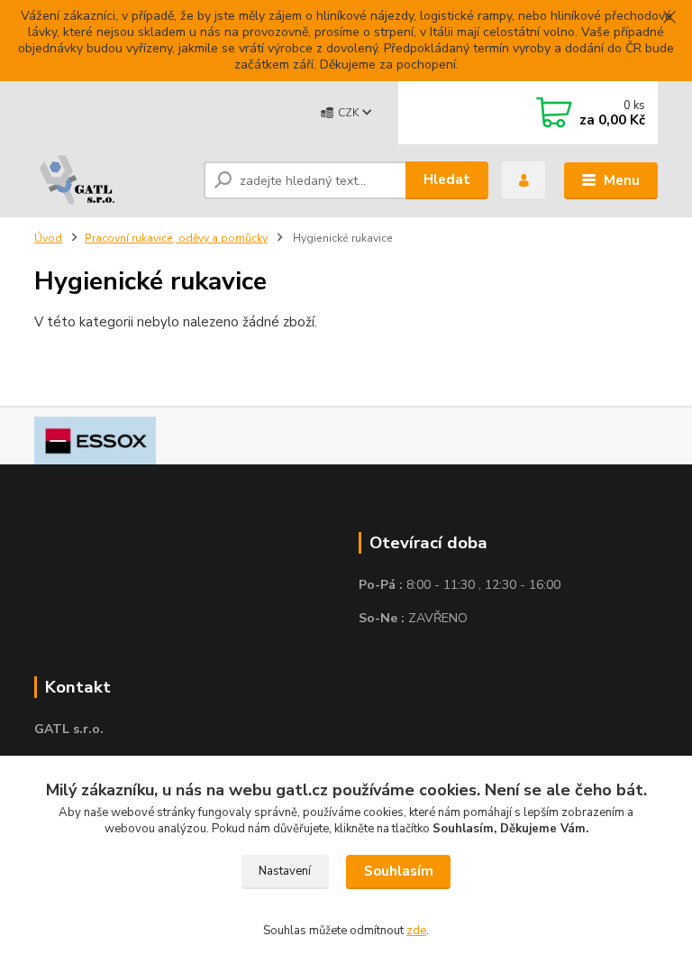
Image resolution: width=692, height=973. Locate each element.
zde (416, 931)
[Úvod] (112, 180)
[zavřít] (669, 18)
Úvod (48, 238)
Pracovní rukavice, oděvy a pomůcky (176, 238)
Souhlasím (398, 871)
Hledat (446, 179)
